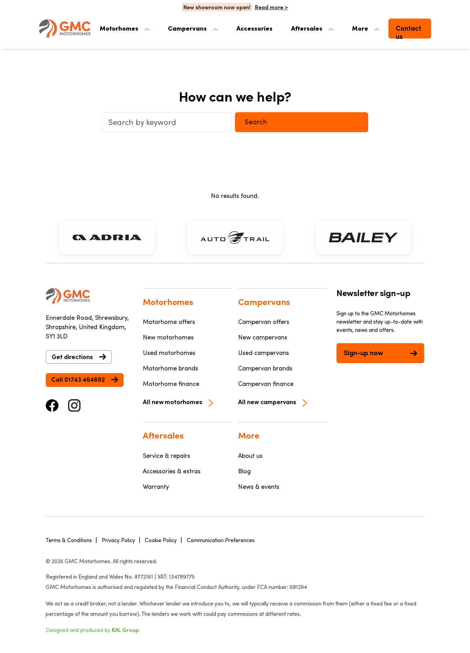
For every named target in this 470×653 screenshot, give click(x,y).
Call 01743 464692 (78, 379)
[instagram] (74, 404)
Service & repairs (166, 455)
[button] (124, 28)
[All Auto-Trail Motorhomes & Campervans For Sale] (235, 237)
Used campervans (263, 352)
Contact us (408, 31)
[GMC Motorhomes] (64, 28)
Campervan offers (263, 321)
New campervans (262, 337)
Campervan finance (265, 383)
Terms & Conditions (69, 540)
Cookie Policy (161, 540)
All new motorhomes (172, 402)
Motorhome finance (171, 383)
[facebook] (52, 404)
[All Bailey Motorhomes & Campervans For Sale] (363, 237)
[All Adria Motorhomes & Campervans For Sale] (107, 237)
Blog (244, 471)
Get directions (72, 356)
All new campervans (267, 402)
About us (250, 455)
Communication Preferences (221, 540)
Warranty (156, 486)
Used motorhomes (169, 352)
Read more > (271, 7)
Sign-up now (363, 352)
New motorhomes (168, 337)
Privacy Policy (118, 540)
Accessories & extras (172, 471)
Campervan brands (265, 368)
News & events (258, 486)
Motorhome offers (169, 321)
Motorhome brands (170, 368)
